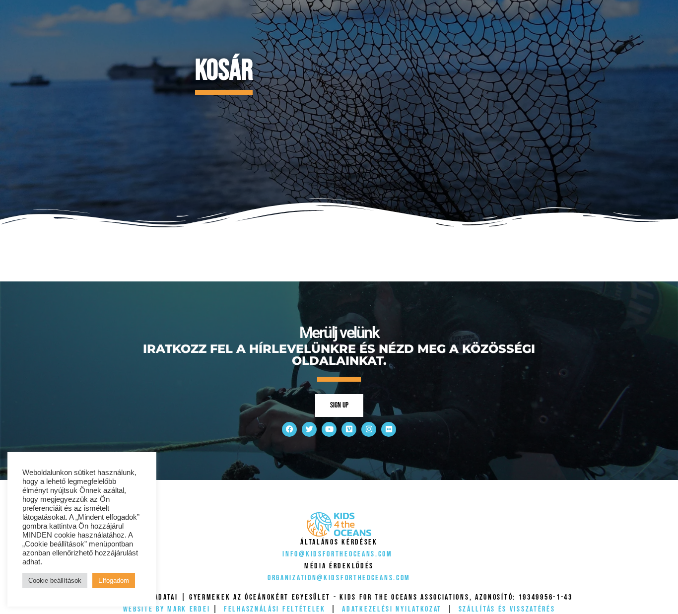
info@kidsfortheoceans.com (337, 554)
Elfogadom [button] (113, 580)
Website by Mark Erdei (166, 609)
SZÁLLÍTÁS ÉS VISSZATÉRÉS (507, 609)
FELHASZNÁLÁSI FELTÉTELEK (275, 609)
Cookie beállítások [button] (54, 580)
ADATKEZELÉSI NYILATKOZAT (392, 609)
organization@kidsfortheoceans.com (339, 578)
